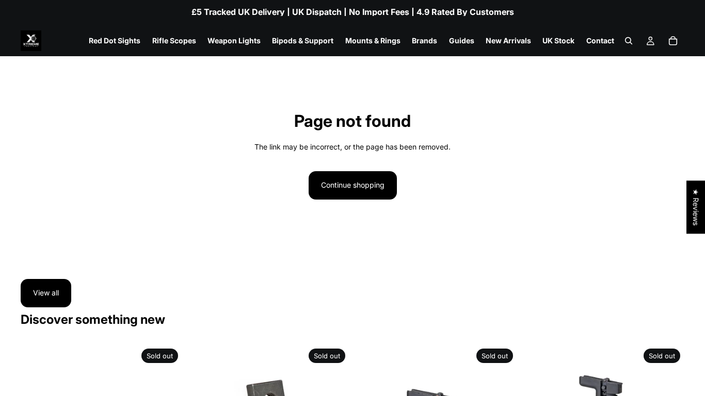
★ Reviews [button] (696, 207)
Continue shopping (352, 184)
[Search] (628, 40)
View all (46, 292)
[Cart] (673, 40)
